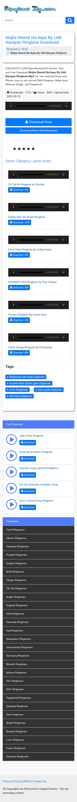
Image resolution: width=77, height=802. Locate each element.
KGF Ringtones (15, 689)
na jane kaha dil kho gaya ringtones (29, 383)
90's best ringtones (20, 396)
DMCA (27, 781)
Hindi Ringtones (15, 613)
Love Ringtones (18, 389)
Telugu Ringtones (16, 580)
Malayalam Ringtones (18, 639)
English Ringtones (16, 563)
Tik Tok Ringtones (16, 588)
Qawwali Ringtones (17, 706)
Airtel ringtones (14, 714)
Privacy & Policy (12, 781)
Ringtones (13, 49)
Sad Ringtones (14, 630)
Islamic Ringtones (16, 538)
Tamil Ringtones (15, 529)
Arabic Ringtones (16, 597)
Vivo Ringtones (14, 681)
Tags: (10, 366)
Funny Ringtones (16, 748)
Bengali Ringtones (16, 731)
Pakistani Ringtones (17, 546)
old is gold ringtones (50, 389)
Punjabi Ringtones (16, 555)
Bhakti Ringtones (15, 723)
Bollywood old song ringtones (26, 376)
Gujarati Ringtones (16, 605)
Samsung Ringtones (17, 655)
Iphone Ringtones (16, 672)
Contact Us (39, 781)
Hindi (24, 49)
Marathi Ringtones (16, 664)
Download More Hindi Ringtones (38, 130)
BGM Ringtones (15, 571)
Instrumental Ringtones (19, 647)
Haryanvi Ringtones (17, 756)
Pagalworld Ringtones (18, 698)
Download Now (40, 122)
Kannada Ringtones (17, 622)
